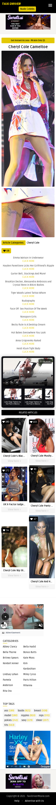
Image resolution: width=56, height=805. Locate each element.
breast (40, 710)
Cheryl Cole (33, 242)
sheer (42, 720)
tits (9, 725)
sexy (27, 720)
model (10, 715)
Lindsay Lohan (10, 674)
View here (14, 461)
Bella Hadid (29, 646)
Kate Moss (28, 657)
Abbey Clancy (10, 646)
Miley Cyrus (29, 674)
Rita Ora (7, 690)
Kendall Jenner (11, 663)
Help (16, 800)
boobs (24, 710)
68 (7, 250)
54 (7, 530)
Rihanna (27, 685)
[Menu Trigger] (50, 5)
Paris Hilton (29, 679)
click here (28, 261)
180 (7, 421)
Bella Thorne (9, 652)
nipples (28, 715)
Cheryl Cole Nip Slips (14, 570)
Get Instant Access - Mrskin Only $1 (28, 40)
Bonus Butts (29, 652)
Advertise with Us (34, 800)
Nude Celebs (27, 9)
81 (35, 469)
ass (9, 710)
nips (44, 715)
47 (35, 519)
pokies (11, 720)
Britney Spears (11, 657)
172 (7, 470)
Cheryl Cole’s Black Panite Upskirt (22, 455)
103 (35, 421)
